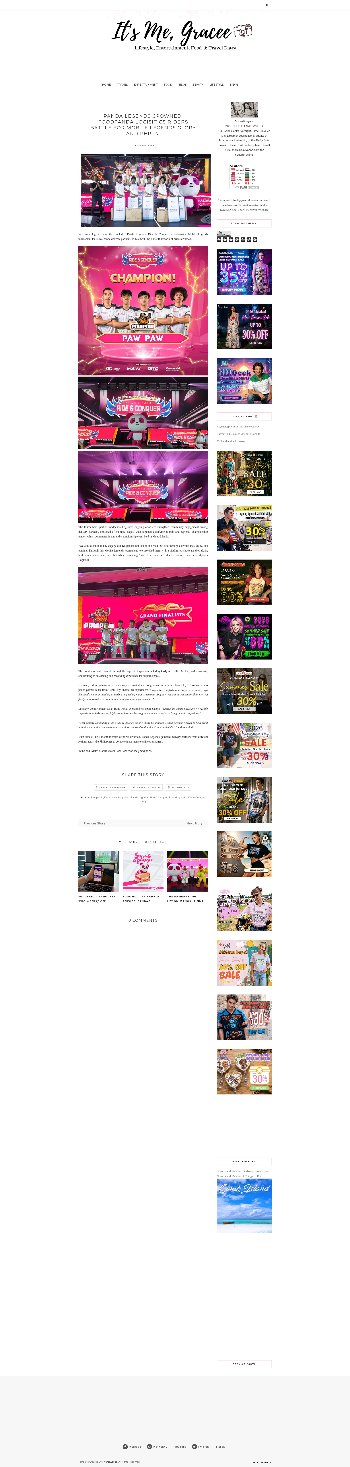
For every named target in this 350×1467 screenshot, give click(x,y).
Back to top (261, 1462)
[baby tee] (244, 930)
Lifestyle (216, 84)
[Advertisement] (244, 1126)
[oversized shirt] (244, 495)
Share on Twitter (149, 787)
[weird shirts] (244, 658)
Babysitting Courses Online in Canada (238, 433)
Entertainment (146, 84)
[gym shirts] (244, 876)
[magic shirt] (244, 348)
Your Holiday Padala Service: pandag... (141, 899)
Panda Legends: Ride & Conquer (149, 797)
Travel (122, 84)
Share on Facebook (112, 787)
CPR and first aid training (231, 441)
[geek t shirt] (244, 402)
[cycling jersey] (244, 549)
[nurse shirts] (244, 1093)
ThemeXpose (110, 1461)
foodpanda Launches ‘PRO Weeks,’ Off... (96, 899)
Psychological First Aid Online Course (238, 426)
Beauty (197, 84)
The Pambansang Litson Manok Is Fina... (187, 899)
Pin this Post (180, 787)
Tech (182, 84)
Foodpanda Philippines (117, 797)
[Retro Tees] (244, 604)
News (234, 84)
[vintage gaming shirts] (244, 1039)
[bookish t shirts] (244, 712)
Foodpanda (97, 797)
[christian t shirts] (244, 767)
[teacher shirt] (244, 984)
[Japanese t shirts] (244, 821)
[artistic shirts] (244, 294)
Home (106, 84)
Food (168, 84)
